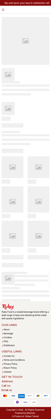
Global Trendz (31, 416)
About (6, 329)
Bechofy (31, 412)
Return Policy (10, 367)
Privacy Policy (10, 363)
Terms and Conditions (14, 359)
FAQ (6, 341)
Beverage (8, 333)
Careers (7, 371)
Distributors (9, 345)
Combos (8, 337)
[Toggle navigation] (3, 10)
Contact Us (9, 355)
